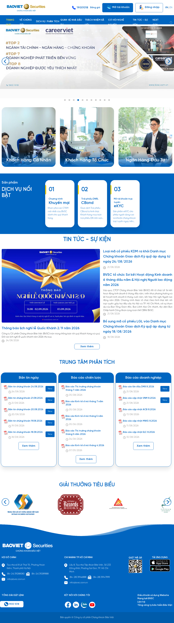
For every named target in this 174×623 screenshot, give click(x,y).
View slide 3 (74, 100)
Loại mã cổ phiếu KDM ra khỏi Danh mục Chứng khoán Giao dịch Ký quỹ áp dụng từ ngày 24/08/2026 (136, 256)
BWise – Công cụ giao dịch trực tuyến (30, 147)
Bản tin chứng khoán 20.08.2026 (26, 409)
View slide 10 (105, 100)
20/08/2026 (18, 414)
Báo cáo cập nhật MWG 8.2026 (140, 421)
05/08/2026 (75, 395)
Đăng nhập (151, 7)
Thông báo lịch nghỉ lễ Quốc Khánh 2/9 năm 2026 (41, 328)
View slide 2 (69, 100)
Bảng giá (95, 7)
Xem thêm (92, 227)
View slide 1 (65, 100)
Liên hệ (133, 157)
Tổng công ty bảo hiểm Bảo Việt (154, 605)
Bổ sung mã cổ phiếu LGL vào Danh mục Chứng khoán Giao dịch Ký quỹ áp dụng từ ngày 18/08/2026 (136, 326)
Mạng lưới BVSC (145, 598)
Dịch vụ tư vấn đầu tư (80, 154)
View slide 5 (82, 100)
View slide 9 (100, 100)
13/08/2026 (132, 414)
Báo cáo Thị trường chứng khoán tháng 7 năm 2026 (83, 388)
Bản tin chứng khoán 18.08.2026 (25, 432)
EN (171, 7)
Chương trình (56, 199)
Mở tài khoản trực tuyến (123, 200)
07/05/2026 (75, 450)
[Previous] (5, 61)
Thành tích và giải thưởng (143, 150)
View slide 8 (96, 100)
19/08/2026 (18, 425)
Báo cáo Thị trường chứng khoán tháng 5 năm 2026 (83, 432)
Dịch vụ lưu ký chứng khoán (24, 154)
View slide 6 (87, 100)
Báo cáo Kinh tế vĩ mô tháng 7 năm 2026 (84, 403)
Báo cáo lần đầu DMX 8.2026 (138, 387)
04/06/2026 (75, 439)
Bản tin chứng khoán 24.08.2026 (26, 387)
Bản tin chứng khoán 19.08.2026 (25, 421)
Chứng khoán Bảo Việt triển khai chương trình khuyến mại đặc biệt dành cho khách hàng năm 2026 (59, 227)
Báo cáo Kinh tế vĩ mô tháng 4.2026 (85, 445)
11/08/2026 (132, 425)
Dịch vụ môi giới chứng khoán (25, 150)
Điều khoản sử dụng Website (153, 595)
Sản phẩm (10, 182)
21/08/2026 (113, 267)
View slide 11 (109, 100)
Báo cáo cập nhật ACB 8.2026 (139, 409)
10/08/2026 (132, 437)
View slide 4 (78, 100)
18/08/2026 (113, 337)
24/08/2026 (12, 340)
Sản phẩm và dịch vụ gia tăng (85, 150)
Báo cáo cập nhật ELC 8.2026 (139, 432)
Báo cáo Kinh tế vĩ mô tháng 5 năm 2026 (84, 418)
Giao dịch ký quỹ (19, 157)
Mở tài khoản (120, 7)
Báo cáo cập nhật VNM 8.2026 (139, 398)
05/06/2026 (75, 424)
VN (166, 7)
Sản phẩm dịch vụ (139, 147)
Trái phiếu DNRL (90, 199)
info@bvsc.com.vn (16, 579)
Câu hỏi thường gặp (140, 154)
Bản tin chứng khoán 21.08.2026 (25, 398)
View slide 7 (91, 100)
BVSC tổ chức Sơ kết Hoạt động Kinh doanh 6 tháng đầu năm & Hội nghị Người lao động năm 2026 (137, 280)
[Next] (168, 61)
